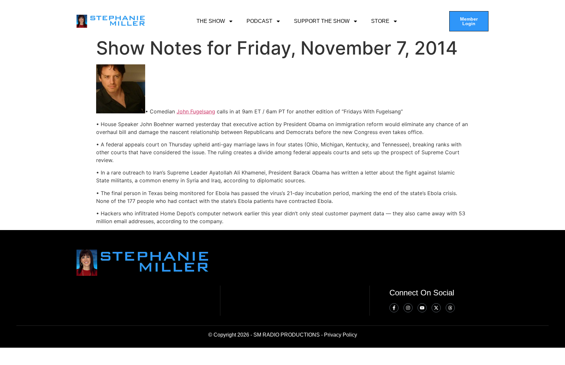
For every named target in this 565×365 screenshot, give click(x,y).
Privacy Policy (340, 335)
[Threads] (450, 307)
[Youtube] (422, 307)
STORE (380, 21)
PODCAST (259, 21)
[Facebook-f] (394, 307)
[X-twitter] (436, 307)
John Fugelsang (196, 111)
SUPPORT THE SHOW (322, 21)
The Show (211, 21)
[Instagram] (408, 307)
